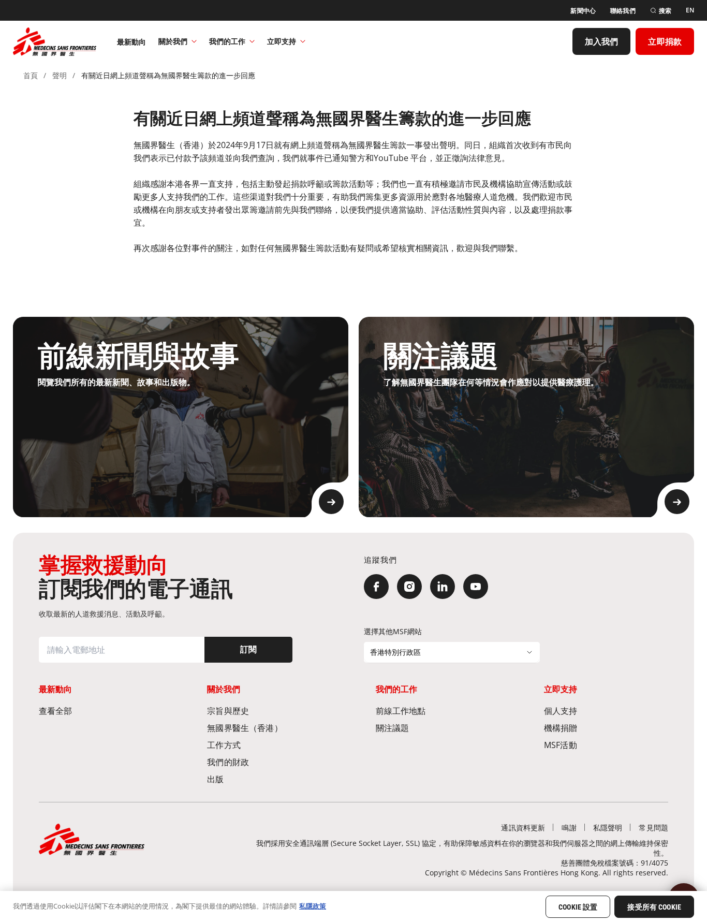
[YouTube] (475, 586)
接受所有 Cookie (654, 907)
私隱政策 (312, 906)
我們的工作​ (227, 41)
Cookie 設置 (577, 907)
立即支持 (281, 41)
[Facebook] (376, 586)
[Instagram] (409, 586)
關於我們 (172, 41)
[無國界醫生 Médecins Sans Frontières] (54, 41)
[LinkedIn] (442, 586)
